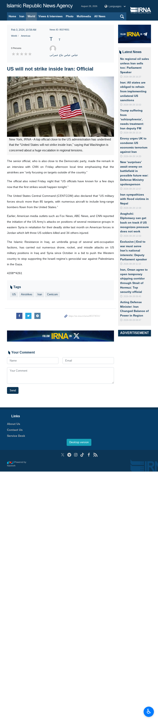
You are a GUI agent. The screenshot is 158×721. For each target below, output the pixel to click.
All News (99, 16)
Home (12, 16)
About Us (13, 423)
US (14, 294)
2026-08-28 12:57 (132, 189)
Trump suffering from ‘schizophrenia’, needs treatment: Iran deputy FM (132, 119)
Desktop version (79, 442)
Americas (25, 36)
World (31, 16)
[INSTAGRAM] (76, 455)
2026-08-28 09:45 (132, 296)
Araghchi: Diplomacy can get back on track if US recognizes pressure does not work (134, 222)
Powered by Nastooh (16, 464)
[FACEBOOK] (89, 455)
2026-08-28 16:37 (132, 76)
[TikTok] (82, 455)
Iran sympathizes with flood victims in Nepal (134, 199)
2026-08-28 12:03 (132, 236)
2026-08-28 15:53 (132, 104)
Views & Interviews (50, 16)
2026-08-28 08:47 (132, 320)
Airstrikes (26, 294)
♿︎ (149, 711)
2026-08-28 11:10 (132, 264)
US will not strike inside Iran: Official (50, 69)
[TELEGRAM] (69, 455)
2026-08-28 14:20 (132, 156)
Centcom (52, 294)
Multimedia (84, 16)
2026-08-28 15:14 (132, 132)
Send (13, 390)
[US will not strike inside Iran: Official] (60, 107)
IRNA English (40, 6)
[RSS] (95, 455)
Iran (21, 16)
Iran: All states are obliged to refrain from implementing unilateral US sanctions (133, 91)
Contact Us (15, 429)
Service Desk (16, 435)
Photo (69, 16)
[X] (62, 455)
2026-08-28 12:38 (132, 208)
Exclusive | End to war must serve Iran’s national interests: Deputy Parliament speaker (133, 250)
